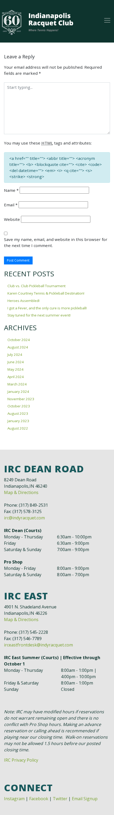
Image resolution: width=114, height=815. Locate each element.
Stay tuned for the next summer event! (39, 315)
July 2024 (14, 354)
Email (10, 204)
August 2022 (17, 428)
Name (11, 190)
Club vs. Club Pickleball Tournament (36, 285)
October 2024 (18, 339)
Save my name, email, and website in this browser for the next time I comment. (55, 242)
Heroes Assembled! (23, 300)
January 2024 (18, 391)
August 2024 (17, 347)
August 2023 (17, 413)
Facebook (38, 799)
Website (12, 219)
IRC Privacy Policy (21, 760)
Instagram (14, 799)
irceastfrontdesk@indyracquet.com (38, 645)
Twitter (60, 799)
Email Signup (85, 799)
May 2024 (15, 369)
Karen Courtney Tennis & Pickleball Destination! (45, 293)
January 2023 (18, 420)
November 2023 (20, 399)
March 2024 (17, 384)
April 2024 (15, 376)
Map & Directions (21, 492)
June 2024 (15, 362)
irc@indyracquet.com (24, 518)
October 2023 (18, 406)
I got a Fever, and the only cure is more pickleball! (47, 308)
